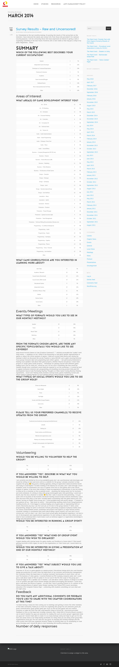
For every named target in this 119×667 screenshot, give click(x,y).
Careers (89, 236)
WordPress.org (91, 286)
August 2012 (91, 189)
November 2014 (92, 119)
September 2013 (92, 152)
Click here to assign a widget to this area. (74, 653)
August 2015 (91, 105)
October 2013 (91, 149)
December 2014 (92, 115)
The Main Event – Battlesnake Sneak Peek (97, 56)
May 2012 (90, 199)
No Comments (38, 32)
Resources (56, 4)
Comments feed (92, 283)
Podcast (89, 259)
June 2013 (90, 159)
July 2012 (90, 192)
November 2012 (92, 179)
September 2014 (92, 122)
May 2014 (90, 129)
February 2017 (91, 86)
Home (36, 4)
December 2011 (92, 212)
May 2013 (90, 162)
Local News (29, 32)
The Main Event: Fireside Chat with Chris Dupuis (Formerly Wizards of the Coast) (98, 41)
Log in (89, 276)
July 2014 (90, 125)
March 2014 (91, 135)
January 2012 (91, 208)
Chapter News (91, 239)
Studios (44, 4)
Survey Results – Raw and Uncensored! (46, 29)
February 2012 (91, 205)
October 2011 (91, 218)
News (33, 32)
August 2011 (91, 225)
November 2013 (92, 145)
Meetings (90, 252)
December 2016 (92, 89)
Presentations (91, 262)
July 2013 (90, 155)
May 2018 (90, 79)
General (25, 32)
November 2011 (92, 215)
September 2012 (92, 185)
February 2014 (91, 139)
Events (89, 242)
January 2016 (91, 99)
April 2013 (90, 165)
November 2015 (92, 102)
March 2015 (91, 112)
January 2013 (91, 175)
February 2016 (91, 96)
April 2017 (90, 82)
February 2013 (91, 172)
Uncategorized (92, 266)
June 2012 (90, 195)
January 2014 (91, 142)
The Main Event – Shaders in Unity (98, 51)
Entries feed (91, 279)
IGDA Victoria (20, 32)
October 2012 (91, 182)
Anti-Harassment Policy (74, 4)
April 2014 (90, 132)
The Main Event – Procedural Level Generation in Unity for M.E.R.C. (98, 47)
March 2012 (91, 202)
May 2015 (90, 109)
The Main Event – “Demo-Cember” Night (98, 61)
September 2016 (92, 92)
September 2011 (92, 222)
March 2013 (91, 169)
